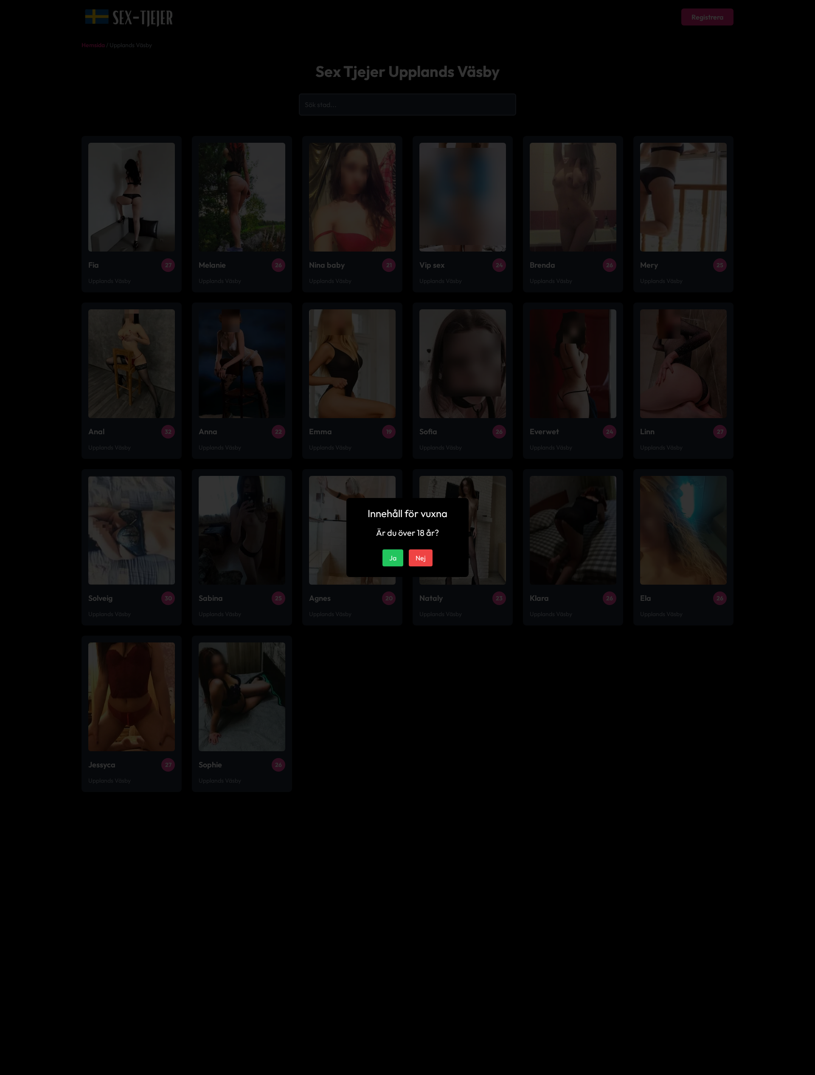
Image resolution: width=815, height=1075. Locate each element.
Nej (421, 558)
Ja (392, 558)
